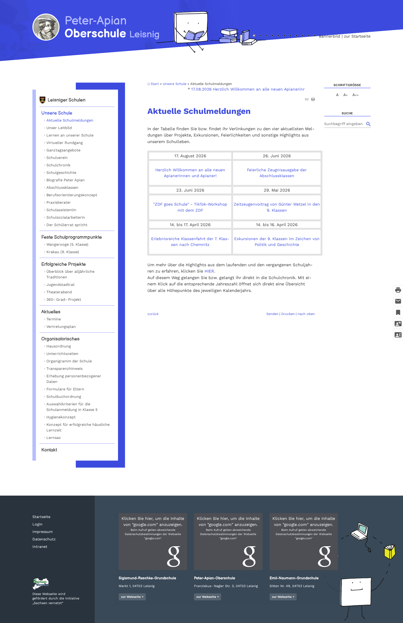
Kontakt (49, 450)
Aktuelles (50, 312)
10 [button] (308, 35)
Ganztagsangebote (63, 150)
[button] (153, 541)
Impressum (42, 531)
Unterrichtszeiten (62, 353)
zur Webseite (131, 596)
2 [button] (260, 35)
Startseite (41, 516)
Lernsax (53, 437)
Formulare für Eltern (65, 389)
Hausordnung (58, 346)
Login (37, 524)
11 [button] (314, 35)
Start (155, 84)
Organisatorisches (60, 339)
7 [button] (290, 35)
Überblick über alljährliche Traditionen (70, 274)
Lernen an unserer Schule (70, 135)
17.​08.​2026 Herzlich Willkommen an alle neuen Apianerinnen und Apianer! (254, 89)
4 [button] (272, 35)
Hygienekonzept (61, 417)
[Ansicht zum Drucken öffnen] (313, 99)
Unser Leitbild (59, 128)
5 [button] (278, 35)
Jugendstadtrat (60, 284)
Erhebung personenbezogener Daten (73, 379)
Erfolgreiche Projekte (63, 264)
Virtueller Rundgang (64, 142)
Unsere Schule (56, 113)
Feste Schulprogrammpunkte (71, 237)
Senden (272, 314)
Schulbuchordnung (63, 396)
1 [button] (254, 35)
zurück (153, 314)
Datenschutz (44, 539)
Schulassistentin (61, 210)
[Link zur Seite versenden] (306, 99)
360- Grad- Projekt (63, 299)
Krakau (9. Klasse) (62, 252)
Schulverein (57, 157)
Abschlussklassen (62, 187)
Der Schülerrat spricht (66, 225)
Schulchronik (58, 165)
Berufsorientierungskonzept (71, 195)
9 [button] (302, 35)
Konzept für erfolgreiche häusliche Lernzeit (78, 427)
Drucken (288, 314)
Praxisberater (58, 202)
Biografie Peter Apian (65, 180)
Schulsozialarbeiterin (65, 217)
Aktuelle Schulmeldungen (69, 120)
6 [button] (284, 35)
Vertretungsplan (61, 326)
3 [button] (266, 35)
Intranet (39, 546)
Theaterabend (59, 292)
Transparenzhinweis (64, 368)
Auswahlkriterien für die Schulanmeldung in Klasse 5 (71, 407)
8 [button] (296, 35)
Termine (53, 319)
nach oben (306, 314)
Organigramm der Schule (69, 361)
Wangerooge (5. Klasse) (67, 244)
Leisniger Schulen (66, 100)
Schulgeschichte (61, 172)
